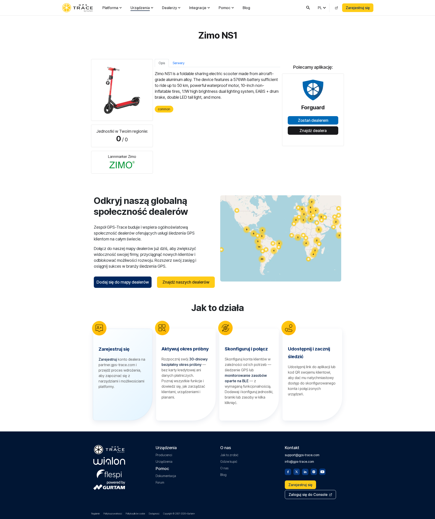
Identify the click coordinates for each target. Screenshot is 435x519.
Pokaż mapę (281, 238)
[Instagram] (314, 471)
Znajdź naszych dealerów (185, 282)
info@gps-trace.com (299, 461)
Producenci (164, 455)
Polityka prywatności (112, 513)
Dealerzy (169, 7)
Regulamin (95, 513)
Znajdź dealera (313, 130)
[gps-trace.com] (77, 7)
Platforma (110, 7)
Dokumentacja (166, 476)
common (164, 109)
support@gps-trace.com (302, 455)
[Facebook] (288, 471)
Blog (246, 7)
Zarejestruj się (358, 7)
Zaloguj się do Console (308, 494)
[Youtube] (322, 471)
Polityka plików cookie (135, 513)
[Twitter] (296, 471)
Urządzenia (140, 7)
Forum (160, 482)
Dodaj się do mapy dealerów (123, 282)
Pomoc (224, 7)
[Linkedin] (305, 471)
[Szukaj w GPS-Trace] (308, 8)
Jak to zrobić (229, 455)
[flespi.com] (109, 473)
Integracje (197, 7)
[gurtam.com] (109, 460)
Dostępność (154, 513)
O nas (224, 468)
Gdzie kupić (228, 461)
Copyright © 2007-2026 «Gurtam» (179, 513)
